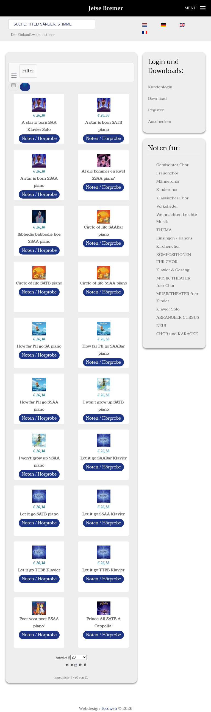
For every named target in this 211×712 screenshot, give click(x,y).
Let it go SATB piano (39, 514)
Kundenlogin (160, 87)
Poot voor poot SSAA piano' (39, 622)
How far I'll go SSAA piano (39, 406)
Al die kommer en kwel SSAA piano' (103, 175)
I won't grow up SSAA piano (39, 461)
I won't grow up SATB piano (103, 406)
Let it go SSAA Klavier (103, 514)
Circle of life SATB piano (39, 283)
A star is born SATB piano (103, 126)
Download (157, 98)
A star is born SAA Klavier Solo (39, 126)
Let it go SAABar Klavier (103, 458)
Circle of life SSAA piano (103, 283)
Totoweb (109, 708)
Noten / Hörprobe (39, 138)
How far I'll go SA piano (39, 346)
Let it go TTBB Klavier (39, 569)
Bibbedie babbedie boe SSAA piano (39, 238)
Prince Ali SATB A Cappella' (104, 622)
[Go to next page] (79, 665)
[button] (195, 8)
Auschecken (159, 121)
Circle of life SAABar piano (103, 231)
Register (156, 110)
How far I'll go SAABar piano (103, 350)
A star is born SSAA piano (39, 182)
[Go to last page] (84, 665)
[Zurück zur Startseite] (105, 8)
